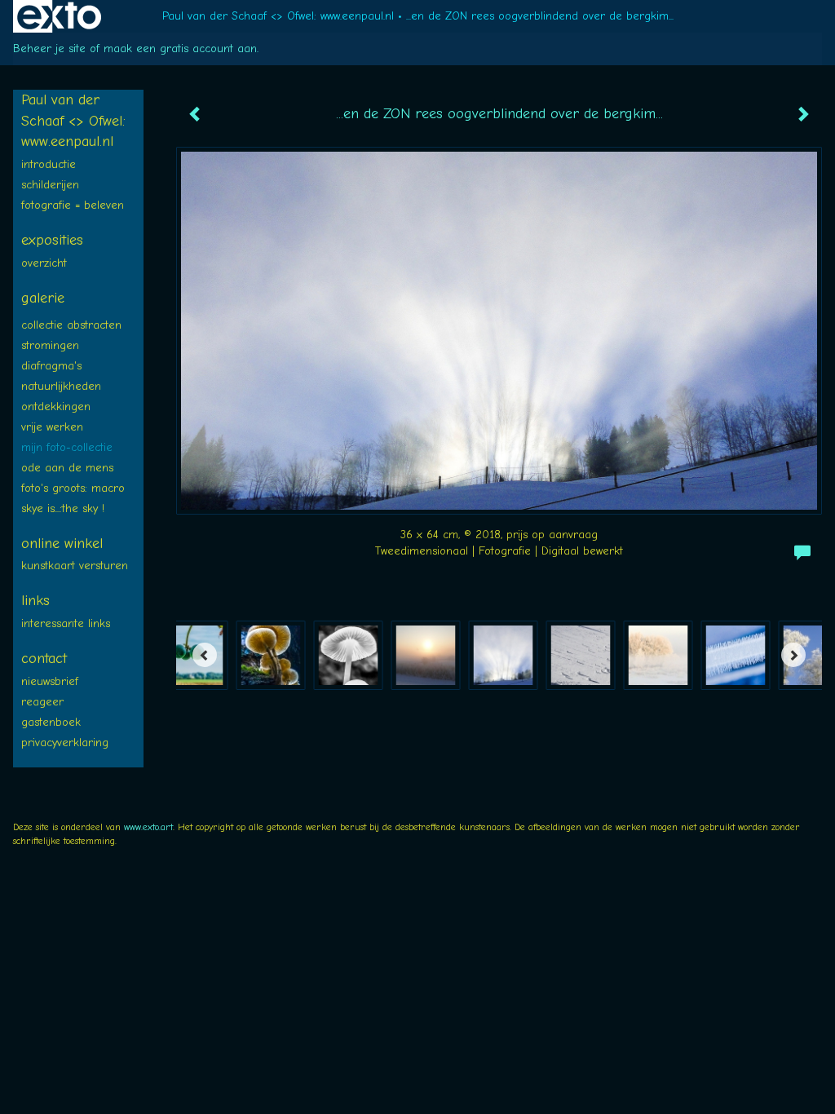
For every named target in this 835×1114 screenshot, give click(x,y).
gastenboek (51, 722)
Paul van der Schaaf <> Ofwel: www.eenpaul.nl (278, 16)
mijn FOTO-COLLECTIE (67, 447)
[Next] (793, 655)
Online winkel (62, 543)
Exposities (52, 240)
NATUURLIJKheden (61, 386)
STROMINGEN (50, 345)
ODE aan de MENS (67, 468)
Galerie (42, 298)
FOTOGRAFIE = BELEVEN (72, 205)
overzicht (44, 263)
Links (35, 600)
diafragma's (51, 366)
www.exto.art (148, 827)
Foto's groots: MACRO (73, 488)
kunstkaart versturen (74, 565)
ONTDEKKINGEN (56, 406)
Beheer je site (49, 48)
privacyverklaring (64, 742)
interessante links (65, 623)
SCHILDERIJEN (50, 185)
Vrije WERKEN (52, 427)
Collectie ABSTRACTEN (71, 325)
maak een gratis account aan (180, 48)
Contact (44, 658)
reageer (42, 702)
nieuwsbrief (49, 681)
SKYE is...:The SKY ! (62, 508)
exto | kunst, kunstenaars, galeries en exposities (59, 16)
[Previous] (204, 655)
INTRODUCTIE (48, 164)
